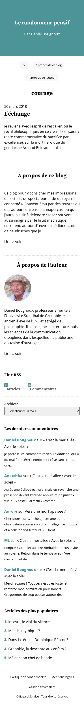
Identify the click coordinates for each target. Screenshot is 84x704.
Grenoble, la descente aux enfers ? (37, 648)
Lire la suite (14, 241)
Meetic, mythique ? (24, 630)
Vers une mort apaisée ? (45, 511)
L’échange (17, 113)
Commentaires (43, 389)
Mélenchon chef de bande (30, 657)
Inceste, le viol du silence (29, 621)
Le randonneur (33, 22)
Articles (13, 389)
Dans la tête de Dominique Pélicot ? (38, 639)
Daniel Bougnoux (20, 440)
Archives (11, 404)
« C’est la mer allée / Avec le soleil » (46, 540)
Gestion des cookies (42, 687)
